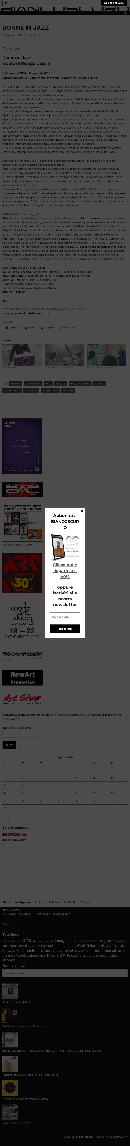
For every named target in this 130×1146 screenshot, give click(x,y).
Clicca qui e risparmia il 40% (65, 570)
